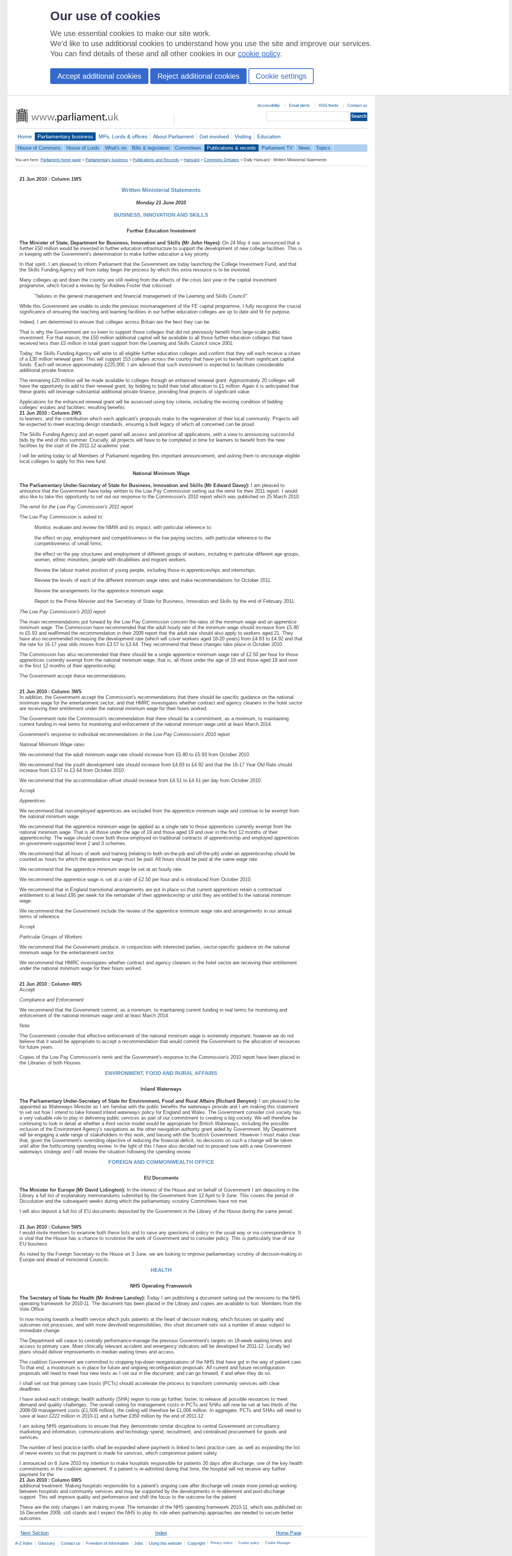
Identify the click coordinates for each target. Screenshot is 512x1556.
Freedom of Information (107, 1543)
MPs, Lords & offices (123, 136)
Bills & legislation (150, 148)
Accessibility (268, 105)
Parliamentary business (65, 136)
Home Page (288, 1533)
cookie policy (259, 53)
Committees (188, 148)
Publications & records (231, 148)
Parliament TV (277, 148)
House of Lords (82, 148)
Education (269, 136)
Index (161, 1533)
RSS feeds (328, 105)
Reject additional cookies (198, 76)
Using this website (165, 1543)
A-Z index (24, 1543)
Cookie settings (281, 76)
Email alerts (299, 105)
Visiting (243, 136)
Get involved (214, 136)
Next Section (35, 1533)
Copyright (196, 1543)
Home (25, 136)
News (304, 148)
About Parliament (173, 136)
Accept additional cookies (99, 76)
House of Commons (39, 148)
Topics (323, 148)
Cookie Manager (277, 1543)
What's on (115, 148)
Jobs (138, 1543)
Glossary (46, 1543)
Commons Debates (221, 159)
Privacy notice (222, 1543)
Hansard (191, 159)
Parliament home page (60, 159)
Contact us (357, 105)
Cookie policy (248, 1543)
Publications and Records (156, 159)
